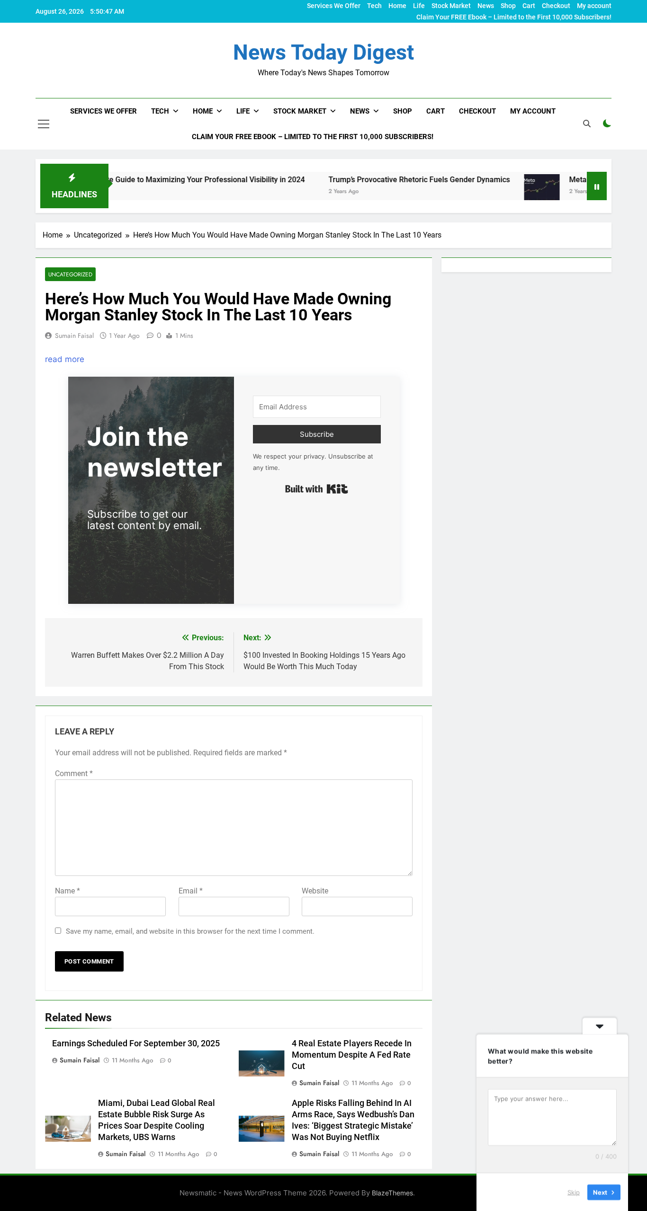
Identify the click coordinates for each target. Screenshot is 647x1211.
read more (64, 359)
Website (315, 890)
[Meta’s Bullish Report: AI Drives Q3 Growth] (506, 192)
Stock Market (451, 5)
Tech (374, 5)
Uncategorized (70, 274)
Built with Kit (316, 488)
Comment (74, 773)
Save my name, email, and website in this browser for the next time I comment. (190, 931)
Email (191, 890)
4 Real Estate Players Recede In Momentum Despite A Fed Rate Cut (352, 1055)
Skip (573, 1191)
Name (67, 890)
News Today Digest (323, 52)
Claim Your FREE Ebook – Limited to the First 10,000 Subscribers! (513, 17)
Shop (508, 5)
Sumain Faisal (74, 335)
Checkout (556, 5)
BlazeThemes (392, 1193)
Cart (528, 5)
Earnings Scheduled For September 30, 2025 (136, 1043)
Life (419, 5)
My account (594, 5)
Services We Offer (333, 5)
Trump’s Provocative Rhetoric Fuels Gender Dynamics (384, 179)
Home (397, 5)
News (485, 5)
